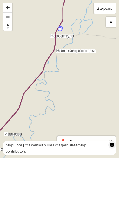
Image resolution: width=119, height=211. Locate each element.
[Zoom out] (7, 17)
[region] (59, 79)
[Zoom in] (7, 7)
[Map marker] (60, 29)
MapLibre (14, 144)
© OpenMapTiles (39, 144)
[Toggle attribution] (112, 145)
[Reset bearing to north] (7, 26)
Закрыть (105, 8)
